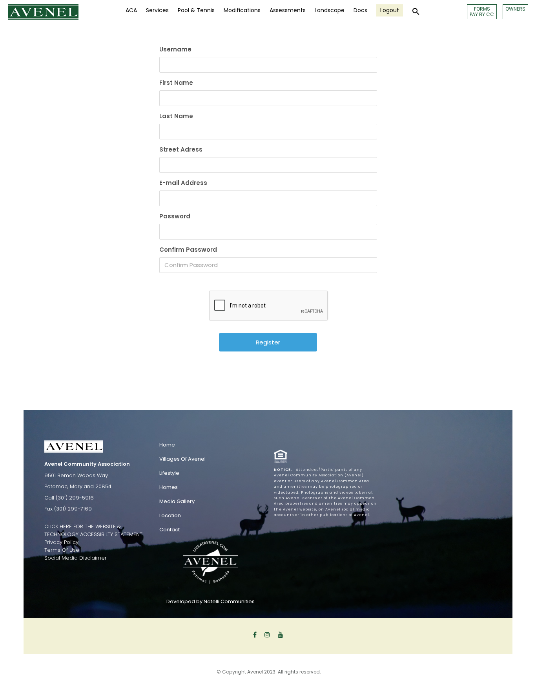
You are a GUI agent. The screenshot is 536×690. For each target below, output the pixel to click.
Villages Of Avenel (182, 459)
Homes (168, 487)
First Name (176, 83)
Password (174, 216)
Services (157, 10)
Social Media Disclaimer (75, 558)
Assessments (288, 10)
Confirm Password (188, 249)
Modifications (242, 10)
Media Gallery (177, 501)
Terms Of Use (61, 550)
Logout (389, 10)
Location (170, 515)
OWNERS (515, 8)
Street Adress (180, 149)
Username (175, 49)
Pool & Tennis (196, 10)
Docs (360, 10)
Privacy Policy (61, 542)
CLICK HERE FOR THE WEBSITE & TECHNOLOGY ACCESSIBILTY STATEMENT (93, 530)
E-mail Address (183, 183)
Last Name (176, 116)
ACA (131, 10)
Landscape (330, 10)
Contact (169, 529)
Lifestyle (169, 473)
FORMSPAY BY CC (482, 11)
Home (167, 444)
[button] (416, 11)
